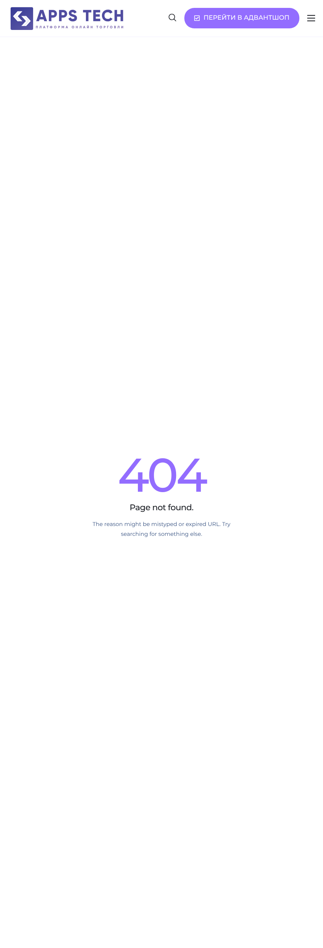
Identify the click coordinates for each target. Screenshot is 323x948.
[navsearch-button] (172, 18)
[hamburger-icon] (311, 18)
